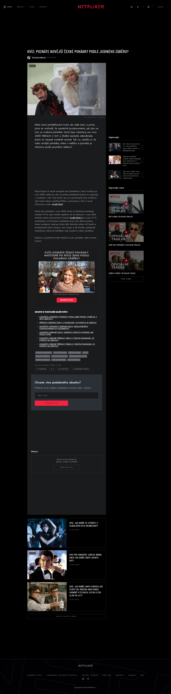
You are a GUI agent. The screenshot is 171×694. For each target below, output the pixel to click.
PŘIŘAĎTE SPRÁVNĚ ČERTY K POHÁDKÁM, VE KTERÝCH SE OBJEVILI (68, 322)
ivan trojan (60, 353)
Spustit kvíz (66, 300)
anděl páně (74, 353)
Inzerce (132, 675)
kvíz (85, 353)
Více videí (126, 279)
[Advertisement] (67, 169)
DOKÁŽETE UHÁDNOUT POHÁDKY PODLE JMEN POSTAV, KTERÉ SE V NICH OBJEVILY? (68, 318)
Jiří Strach (73, 360)
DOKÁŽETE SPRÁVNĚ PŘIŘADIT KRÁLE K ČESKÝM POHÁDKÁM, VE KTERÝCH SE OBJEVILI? (66, 339)
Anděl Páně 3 (42, 360)
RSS (142, 675)
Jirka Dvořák (58, 360)
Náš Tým (107, 675)
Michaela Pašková (39, 57)
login (160, 7)
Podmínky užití (34, 675)
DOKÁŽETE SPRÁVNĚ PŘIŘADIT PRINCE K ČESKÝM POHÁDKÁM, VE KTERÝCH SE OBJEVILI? (67, 345)
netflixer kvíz (59, 356)
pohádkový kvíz (78, 356)
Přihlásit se (51, 403)
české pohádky (43, 353)
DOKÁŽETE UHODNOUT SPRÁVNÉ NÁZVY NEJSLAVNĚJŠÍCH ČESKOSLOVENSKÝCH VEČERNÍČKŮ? (63, 327)
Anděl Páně (57, 204)
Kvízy (32, 66)
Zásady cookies (90, 675)
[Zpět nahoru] (164, 687)
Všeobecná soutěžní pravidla (62, 675)
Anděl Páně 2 (76, 217)
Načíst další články (66, 616)
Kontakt (120, 675)
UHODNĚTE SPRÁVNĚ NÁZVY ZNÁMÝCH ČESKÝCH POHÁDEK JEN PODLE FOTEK (66, 333)
